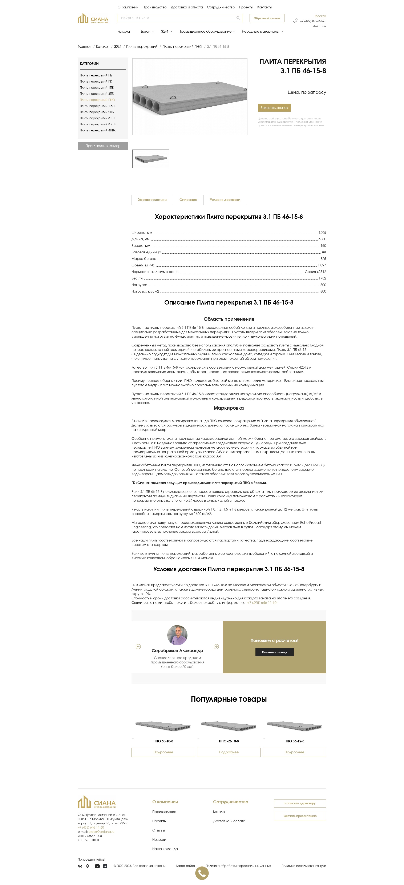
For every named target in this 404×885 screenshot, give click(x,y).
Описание (188, 200)
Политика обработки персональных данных (238, 866)
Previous (130, 159)
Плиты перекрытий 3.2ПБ (98, 124)
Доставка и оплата (187, 7)
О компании (128, 7)
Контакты (264, 7)
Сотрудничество (221, 7)
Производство (154, 7)
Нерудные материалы (260, 31)
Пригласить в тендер (103, 146)
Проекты (246, 7)
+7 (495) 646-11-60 (261, 602)
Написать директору (300, 803)
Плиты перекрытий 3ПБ (97, 93)
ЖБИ (164, 31)
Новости (159, 839)
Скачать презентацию (300, 816)
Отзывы (158, 830)
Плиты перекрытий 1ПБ (97, 87)
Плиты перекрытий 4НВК (98, 130)
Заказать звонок (274, 108)
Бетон (145, 31)
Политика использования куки (304, 866)
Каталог (124, 31)
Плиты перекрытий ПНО (97, 100)
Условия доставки (225, 200)
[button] (320, 16)
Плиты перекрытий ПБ (96, 75)
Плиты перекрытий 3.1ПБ (98, 118)
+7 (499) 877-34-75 (313, 21)
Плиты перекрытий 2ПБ (97, 112)
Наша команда (165, 849)
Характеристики (152, 200)
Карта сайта (185, 866)
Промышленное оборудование (205, 31)
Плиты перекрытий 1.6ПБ (98, 106)
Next (249, 159)
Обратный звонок (267, 18)
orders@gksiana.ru (101, 831)
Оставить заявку (274, 652)
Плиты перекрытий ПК (96, 81)
